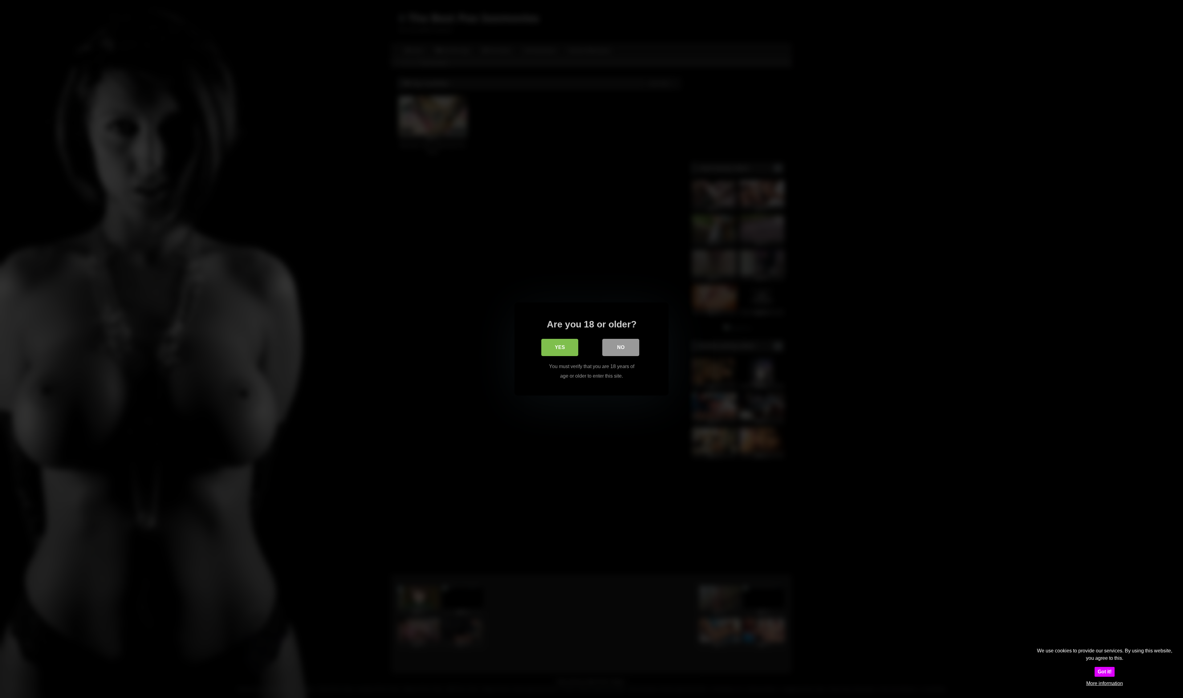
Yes (560, 347)
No (620, 347)
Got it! (1105, 671)
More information (1104, 683)
